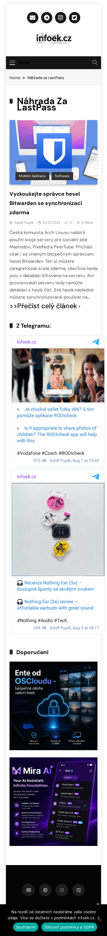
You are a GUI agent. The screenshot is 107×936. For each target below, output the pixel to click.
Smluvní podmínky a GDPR (69, 927)
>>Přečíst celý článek (43, 306)
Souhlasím (25, 927)
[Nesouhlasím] (100, 920)
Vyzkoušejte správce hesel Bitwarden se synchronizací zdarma (46, 203)
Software (62, 176)
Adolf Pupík (24, 222)
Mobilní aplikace (32, 176)
